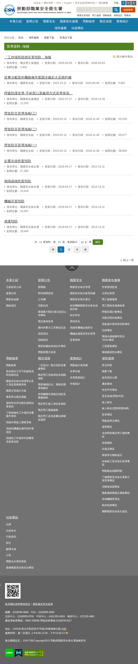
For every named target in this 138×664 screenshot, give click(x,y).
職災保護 (106, 21)
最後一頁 (85, 249)
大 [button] (133, 3)
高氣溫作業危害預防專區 (116, 324)
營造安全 (75, 321)
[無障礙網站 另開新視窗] (34, 654)
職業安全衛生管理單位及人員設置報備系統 (20, 383)
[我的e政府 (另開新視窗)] (18, 653)
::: (1, 2)
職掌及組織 (12, 299)
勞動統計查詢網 (79, 365)
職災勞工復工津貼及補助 (52, 403)
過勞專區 (107, 427)
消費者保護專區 (111, 486)
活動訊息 (43, 305)
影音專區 (107, 414)
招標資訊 (43, 340)
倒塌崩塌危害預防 (17, 181)
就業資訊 (43, 333)
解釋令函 (11, 549)
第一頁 (52, 249)
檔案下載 (49, 37)
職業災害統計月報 (16, 390)
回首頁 (37, 3)
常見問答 (107, 365)
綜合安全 (75, 315)
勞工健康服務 (109, 299)
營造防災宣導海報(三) (20, 113)
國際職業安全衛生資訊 (114, 511)
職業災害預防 (83, 15)
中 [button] (128, 3)
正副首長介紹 (13, 287)
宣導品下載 (66, 37)
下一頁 (77, 249)
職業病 (127, 15)
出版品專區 (108, 449)
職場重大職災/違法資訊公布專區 (52, 313)
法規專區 (77, 28)
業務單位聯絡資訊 (112, 455)
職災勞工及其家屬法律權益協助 (52, 418)
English (68, 3)
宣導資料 (75, 340)
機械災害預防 (14, 201)
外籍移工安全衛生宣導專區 (116, 463)
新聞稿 (42, 287)
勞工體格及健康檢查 (113, 305)
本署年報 (75, 371)
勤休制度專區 (109, 505)
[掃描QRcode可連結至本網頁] (13, 597)
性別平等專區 (109, 390)
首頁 (20, 37)
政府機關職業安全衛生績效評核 (84, 307)
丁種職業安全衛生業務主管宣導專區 (116, 479)
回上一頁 (128, 260)
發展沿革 (11, 293)
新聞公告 (32, 21)
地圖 (63, 628)
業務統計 (122, 21)
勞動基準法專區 (111, 420)
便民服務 (61, 28)
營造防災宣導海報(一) (20, 145)
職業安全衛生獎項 (80, 299)
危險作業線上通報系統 (18, 422)
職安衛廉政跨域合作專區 (52, 346)
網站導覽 (48, 3)
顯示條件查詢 (124, 56)
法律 (8, 524)
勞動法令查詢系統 (16, 561)
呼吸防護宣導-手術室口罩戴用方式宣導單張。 (38, 93)
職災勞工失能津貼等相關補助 (52, 377)
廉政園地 (107, 383)
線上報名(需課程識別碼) (115, 408)
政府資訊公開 (109, 377)
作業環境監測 (109, 287)
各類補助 (107, 442)
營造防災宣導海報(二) (20, 129)
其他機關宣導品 (111, 499)
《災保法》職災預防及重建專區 (52, 367)
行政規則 (11, 536)
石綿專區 (107, 330)
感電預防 (11, 221)
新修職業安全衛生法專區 (20, 567)
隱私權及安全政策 (43, 604)
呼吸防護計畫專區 (112, 311)
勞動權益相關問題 (112, 471)
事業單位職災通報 (16, 397)
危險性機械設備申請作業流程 (20, 430)
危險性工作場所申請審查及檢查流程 (20, 440)
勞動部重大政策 (47, 352)
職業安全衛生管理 (80, 287)
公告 (8, 555)
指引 (8, 543)
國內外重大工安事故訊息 (52, 327)
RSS (58, 3)
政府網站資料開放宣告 (17, 604)
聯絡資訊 (11, 305)
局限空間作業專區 (112, 318)
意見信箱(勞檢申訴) (85, 3)
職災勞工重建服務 (48, 410)
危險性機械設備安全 (81, 327)
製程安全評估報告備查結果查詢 (20, 405)
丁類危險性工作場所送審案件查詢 (20, 414)
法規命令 (11, 530)
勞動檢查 (107, 15)
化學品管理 (108, 293)
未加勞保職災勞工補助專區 (116, 435)
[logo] (37, 10)
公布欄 (42, 299)
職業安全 (49, 21)
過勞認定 (118, 15)
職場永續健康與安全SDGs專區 (113, 338)
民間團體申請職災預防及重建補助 (52, 396)
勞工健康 (96, 15)
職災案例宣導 (45, 321)
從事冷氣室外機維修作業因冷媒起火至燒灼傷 (38, 77)
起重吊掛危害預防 (17, 161)
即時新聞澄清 (45, 293)
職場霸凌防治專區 (112, 352)
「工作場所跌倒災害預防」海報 (27, 57)
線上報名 (107, 402)
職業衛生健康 (69, 21)
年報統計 (75, 383)
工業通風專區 (109, 346)
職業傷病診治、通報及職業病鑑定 (52, 386)
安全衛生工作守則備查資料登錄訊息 (20, 373)
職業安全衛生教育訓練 (82, 293)
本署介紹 (15, 21)
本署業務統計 (77, 377)
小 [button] (123, 3)
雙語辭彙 (103, 3)
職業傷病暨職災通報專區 (116, 493)
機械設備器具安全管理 (82, 333)
